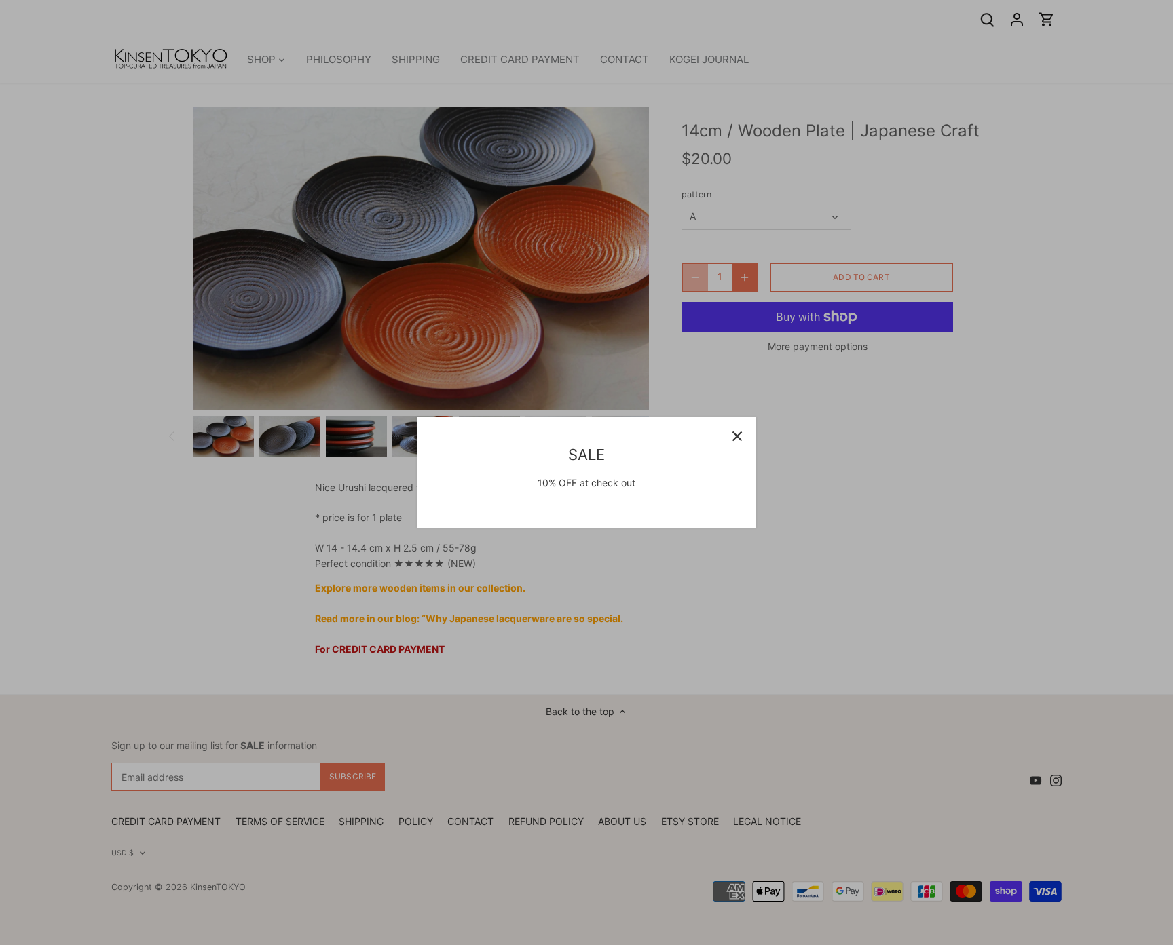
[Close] (737, 436)
